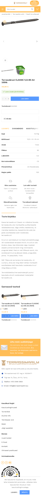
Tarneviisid (6, 412)
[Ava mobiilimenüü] (3, 9)
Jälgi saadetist (7, 428)
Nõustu (25, 492)
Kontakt (5, 446)
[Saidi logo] (20, 3)
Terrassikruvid (18, 14)
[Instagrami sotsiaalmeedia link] (6, 462)
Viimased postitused (9, 450)
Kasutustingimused (9, 407)
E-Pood (4, 442)
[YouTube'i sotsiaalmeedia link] (10, 462)
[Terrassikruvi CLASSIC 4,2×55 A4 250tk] (30, 295)
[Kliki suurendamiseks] (5, 60)
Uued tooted (6, 438)
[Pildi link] (20, 363)
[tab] (5, 128)
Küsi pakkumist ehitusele (34, 3)
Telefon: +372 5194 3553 (13, 382)
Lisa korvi (25, 99)
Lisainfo (14, 492)
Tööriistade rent (8, 420)
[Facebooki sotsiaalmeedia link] (2, 462)
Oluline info (6, 416)
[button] (4, 41)
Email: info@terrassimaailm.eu (16, 386)
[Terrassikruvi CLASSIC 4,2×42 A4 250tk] (11, 295)
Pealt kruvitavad (32, 14)
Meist (4, 424)
